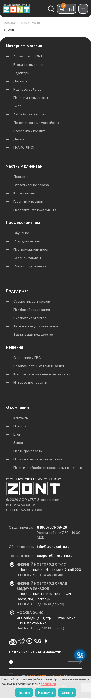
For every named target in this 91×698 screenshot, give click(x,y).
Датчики (20, 81)
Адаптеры (21, 73)
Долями (19, 139)
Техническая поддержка (33, 334)
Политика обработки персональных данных (48, 467)
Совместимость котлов (31, 301)
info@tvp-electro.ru (53, 547)
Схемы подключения (29, 266)
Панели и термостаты (30, 98)
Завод (18, 443)
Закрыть (67, 692)
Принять (24, 692)
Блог (17, 434)
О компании (17, 407)
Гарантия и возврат (28, 201)
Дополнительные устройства (36, 122)
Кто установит (24, 193)
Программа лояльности (31, 249)
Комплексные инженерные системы (41, 374)
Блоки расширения (28, 65)
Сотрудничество (26, 241)
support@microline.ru (54, 556)
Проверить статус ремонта (34, 210)
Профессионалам (23, 222)
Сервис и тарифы (27, 258)
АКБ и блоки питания (29, 114)
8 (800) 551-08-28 (52, 527)
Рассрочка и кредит (29, 131)
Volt (11, 30)
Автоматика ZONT (28, 56)
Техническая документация (35, 326)
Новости (20, 426)
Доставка (21, 177)
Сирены (19, 106)
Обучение (21, 233)
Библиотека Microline (30, 318)
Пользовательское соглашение (37, 459)
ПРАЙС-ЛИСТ (24, 147)
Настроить (45, 692)
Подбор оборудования (31, 310)
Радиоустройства (27, 89)
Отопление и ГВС (27, 358)
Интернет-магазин (24, 46)
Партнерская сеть (27, 451)
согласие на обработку (45, 675)
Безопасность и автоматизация (38, 366)
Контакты (20, 418)
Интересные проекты (30, 382)
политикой (48, 684)
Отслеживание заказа (31, 185)
